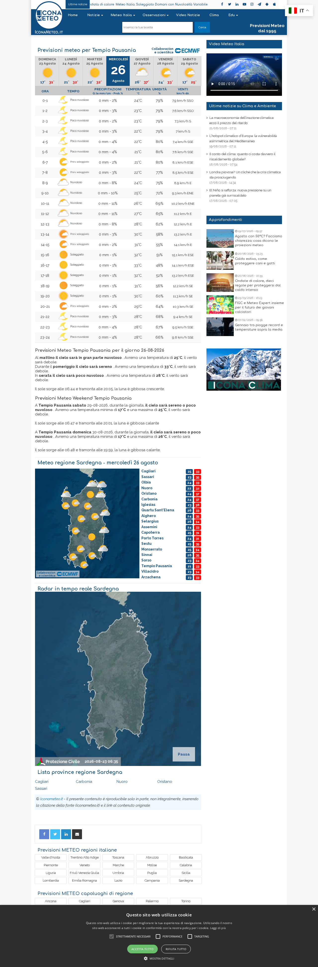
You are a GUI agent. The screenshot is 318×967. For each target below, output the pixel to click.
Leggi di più (218, 928)
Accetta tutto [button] (142, 949)
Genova (118, 901)
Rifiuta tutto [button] (176, 949)
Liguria (51, 873)
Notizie (93, 15)
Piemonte (51, 865)
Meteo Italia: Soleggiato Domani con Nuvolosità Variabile (128, 4)
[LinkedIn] (66, 834)
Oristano (164, 781)
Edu (231, 15)
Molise (152, 865)
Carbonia (84, 781)
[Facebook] (44, 834)
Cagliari (41, 781)
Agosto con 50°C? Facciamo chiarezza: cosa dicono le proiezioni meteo (258, 241)
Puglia (152, 873)
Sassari (41, 788)
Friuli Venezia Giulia (84, 873)
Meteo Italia (121, 15)
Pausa (184, 754)
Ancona (50, 901)
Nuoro (122, 781)
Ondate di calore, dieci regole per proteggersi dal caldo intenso (258, 285)
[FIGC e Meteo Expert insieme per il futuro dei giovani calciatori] (220, 304)
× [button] (314, 909)
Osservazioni (154, 15)
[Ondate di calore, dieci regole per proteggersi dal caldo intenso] (220, 282)
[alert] (159, 936)
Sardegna (186, 880)
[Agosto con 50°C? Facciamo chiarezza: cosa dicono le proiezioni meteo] (220, 238)
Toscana (118, 857)
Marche (118, 865)
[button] (159, 958)
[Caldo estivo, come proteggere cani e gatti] (220, 260)
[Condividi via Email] (77, 834)
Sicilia (186, 873)
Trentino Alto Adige (85, 857)
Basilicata (186, 857)
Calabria (186, 865)
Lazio (118, 880)
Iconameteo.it (51, 799)
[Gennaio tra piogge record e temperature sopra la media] (220, 326)
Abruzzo (152, 857)
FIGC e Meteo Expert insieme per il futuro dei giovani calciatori (259, 307)
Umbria (118, 873)
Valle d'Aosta (50, 857)
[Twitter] (55, 834)
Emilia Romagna (84, 880)
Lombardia (51, 880)
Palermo (152, 901)
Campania (152, 880)
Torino (185, 901)
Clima (214, 15)
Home (73, 15)
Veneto (85, 865)
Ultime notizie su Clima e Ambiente (242, 106)
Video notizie (188, 15)
